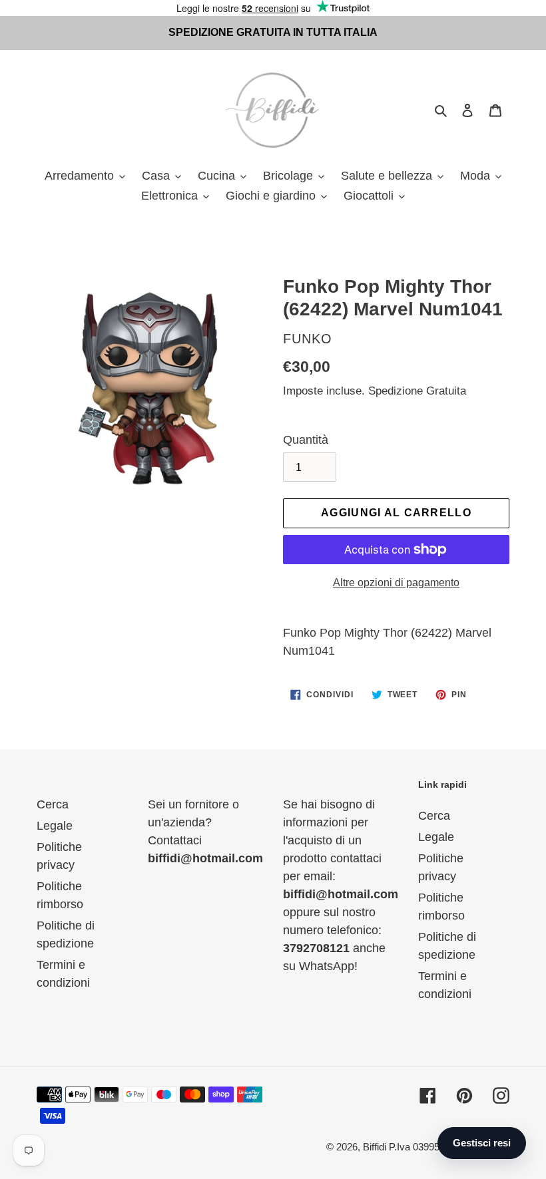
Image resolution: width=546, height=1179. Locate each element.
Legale (55, 825)
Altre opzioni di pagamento (396, 582)
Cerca (53, 804)
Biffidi (374, 1146)
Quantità (305, 439)
